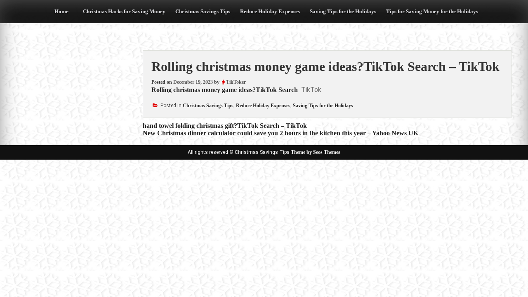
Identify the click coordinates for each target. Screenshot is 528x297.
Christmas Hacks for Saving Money (124, 11)
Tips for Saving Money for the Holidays (432, 11)
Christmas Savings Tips (202, 11)
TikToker (236, 82)
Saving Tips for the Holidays (343, 11)
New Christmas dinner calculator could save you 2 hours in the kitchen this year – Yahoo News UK (280, 133)
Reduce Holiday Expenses (270, 11)
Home (61, 11)
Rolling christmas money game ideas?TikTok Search (224, 89)
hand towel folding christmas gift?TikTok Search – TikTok (225, 125)
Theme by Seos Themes (315, 152)
